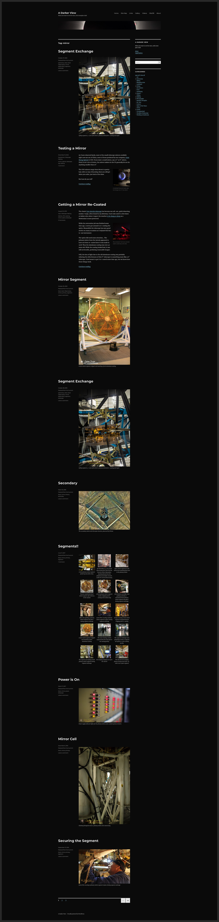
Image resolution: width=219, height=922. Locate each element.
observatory (61, 66)
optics (64, 217)
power (67, 691)
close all (142, 75)
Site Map (124, 13)
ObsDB (151, 13)
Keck (66, 62)
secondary (61, 496)
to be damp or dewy (113, 216)
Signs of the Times (142, 106)
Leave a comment (63, 70)
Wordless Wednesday (142, 113)
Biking (138, 80)
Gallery (137, 13)
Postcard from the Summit (65, 60)
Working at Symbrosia (143, 115)
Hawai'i (139, 93)
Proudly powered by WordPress (75, 914)
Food (138, 89)
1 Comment (61, 165)
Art (137, 77)
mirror (67, 64)
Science (139, 104)
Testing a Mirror (72, 148)
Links (131, 13)
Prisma (67, 494)
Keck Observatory (66, 291)
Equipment (61, 157)
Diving (138, 86)
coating (67, 216)
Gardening (140, 91)
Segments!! (68, 546)
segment (67, 66)
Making (139, 97)
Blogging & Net (141, 82)
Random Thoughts (142, 100)
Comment (139, 84)
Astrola (60, 216)
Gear (59, 213)
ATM (64, 216)
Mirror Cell (67, 739)
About (159, 13)
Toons (138, 107)
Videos (144, 13)
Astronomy (140, 79)
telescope (61, 68)
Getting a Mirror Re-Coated (82, 204)
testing (63, 163)
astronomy (61, 62)
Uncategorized (141, 111)
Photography (140, 98)
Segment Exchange (75, 51)
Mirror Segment (72, 279)
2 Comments (61, 220)
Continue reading (85, 184)
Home (116, 13)
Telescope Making (66, 213)
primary (64, 292)
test (59, 163)
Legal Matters (139, 53)
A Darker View (67, 12)
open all (137, 75)
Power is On (68, 679)
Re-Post (139, 102)
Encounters (140, 88)
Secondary (67, 483)
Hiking (138, 95)
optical (64, 161)
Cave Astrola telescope (94, 211)
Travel (138, 109)
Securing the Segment (78, 841)
